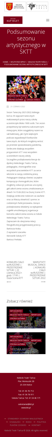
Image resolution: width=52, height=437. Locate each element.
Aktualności (16, 311)
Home (5, 62)
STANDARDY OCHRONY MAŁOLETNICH (25, 418)
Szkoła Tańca (33, 100)
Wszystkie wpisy (18, 62)
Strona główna (15, 100)
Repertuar (36, 315)
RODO (29, 422)
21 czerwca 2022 (18, 106)
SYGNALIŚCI (15, 422)
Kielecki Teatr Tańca (37, 62)
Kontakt (36, 425)
